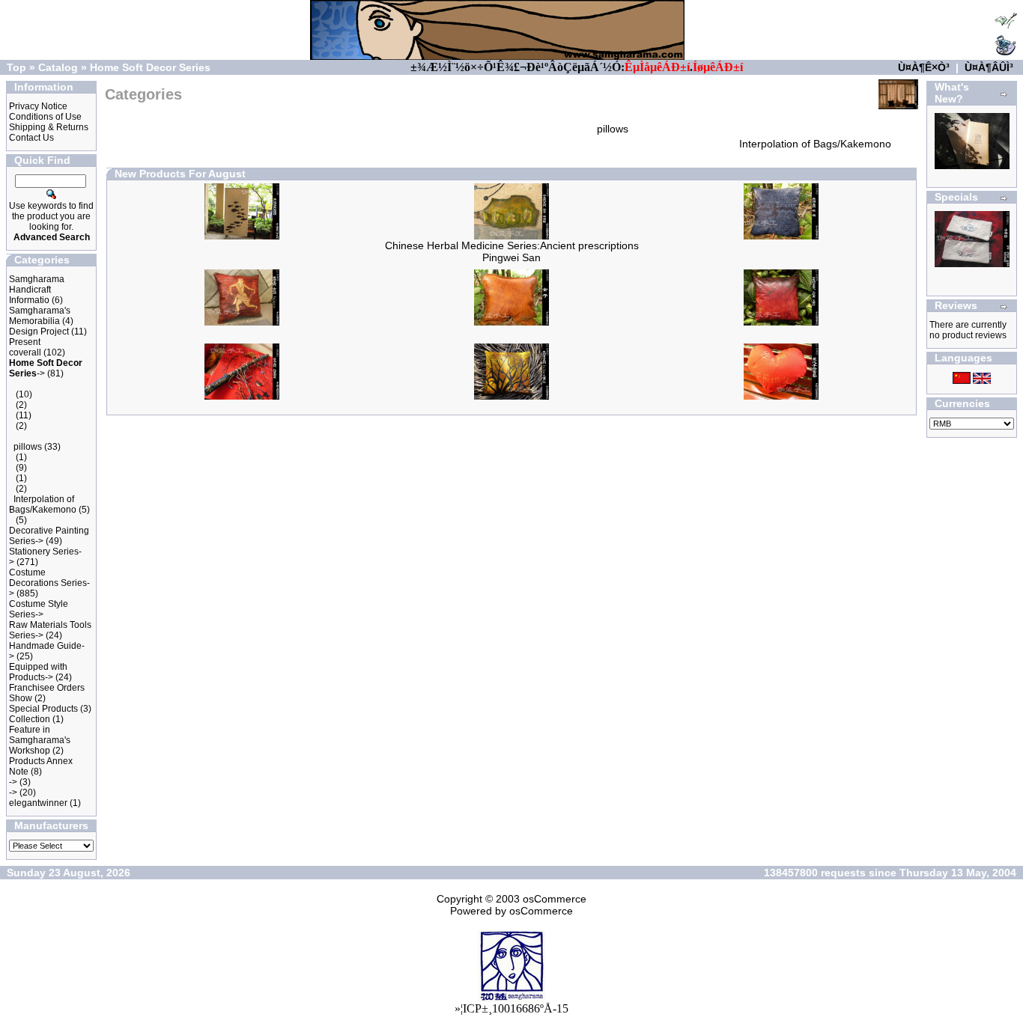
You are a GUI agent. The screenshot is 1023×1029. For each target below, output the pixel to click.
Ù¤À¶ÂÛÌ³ (989, 67)
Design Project (39, 331)
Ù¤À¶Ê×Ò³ (924, 67)
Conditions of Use (45, 117)
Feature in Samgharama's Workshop (39, 740)
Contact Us (31, 137)
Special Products (43, 708)
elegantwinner (38, 803)
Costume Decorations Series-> (49, 583)
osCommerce (554, 899)
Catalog (58, 67)
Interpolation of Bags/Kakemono (42, 504)
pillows (27, 447)
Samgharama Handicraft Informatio (36, 289)
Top (16, 67)
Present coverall (25, 347)
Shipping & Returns (48, 127)
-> (13, 782)
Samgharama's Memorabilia (39, 315)
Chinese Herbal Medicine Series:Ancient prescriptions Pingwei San (512, 251)
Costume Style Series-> (38, 609)
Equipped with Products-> (38, 672)
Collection (29, 719)
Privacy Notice (38, 106)
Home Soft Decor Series (150, 67)
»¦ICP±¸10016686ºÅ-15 (511, 1008)
